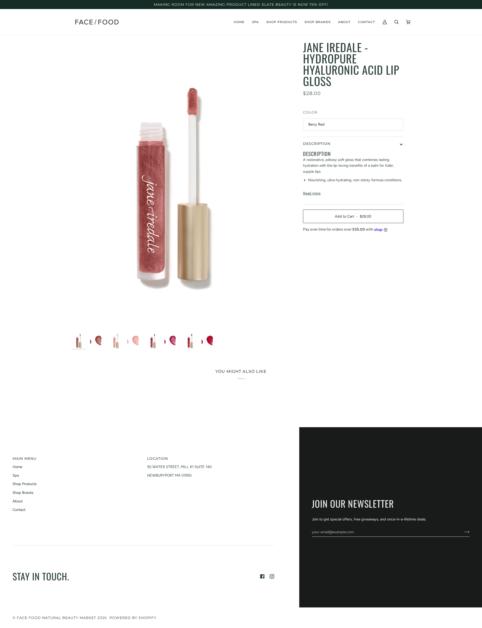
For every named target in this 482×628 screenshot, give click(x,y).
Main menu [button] (24, 458)
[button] (255, 22)
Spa (16, 475)
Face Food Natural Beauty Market (56, 617)
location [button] (157, 458)
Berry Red (316, 124)
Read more (312, 193)
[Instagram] (272, 576)
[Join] (462, 532)
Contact (19, 509)
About (18, 501)
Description (316, 143)
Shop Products (25, 484)
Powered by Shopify (132, 617)
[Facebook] (262, 576)
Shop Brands (23, 492)
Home (17, 467)
